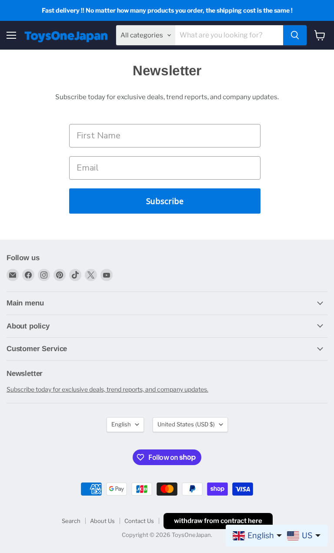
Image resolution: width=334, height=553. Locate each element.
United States (186, 424)
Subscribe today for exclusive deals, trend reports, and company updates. (107, 389)
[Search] (295, 35)
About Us (102, 520)
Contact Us (139, 520)
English (121, 424)
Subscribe (165, 201)
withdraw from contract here (218, 521)
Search (71, 520)
